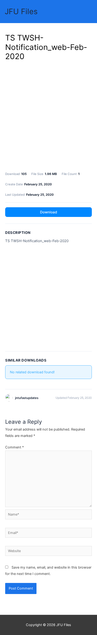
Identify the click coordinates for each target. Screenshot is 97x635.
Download (48, 212)
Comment (14, 447)
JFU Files (21, 11)
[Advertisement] (48, 115)
